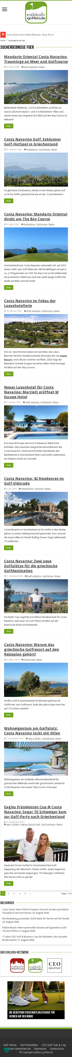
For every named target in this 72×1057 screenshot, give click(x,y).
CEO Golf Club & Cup (54, 1045)
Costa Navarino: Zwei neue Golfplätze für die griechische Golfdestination (30, 566)
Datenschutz (57, 1048)
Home (2, 41)
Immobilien (27, 489)
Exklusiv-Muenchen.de (17, 1048)
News (42, 67)
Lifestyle (39, 489)
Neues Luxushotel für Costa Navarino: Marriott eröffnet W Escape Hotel (31, 392)
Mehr (8, 126)
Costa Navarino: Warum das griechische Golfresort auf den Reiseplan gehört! (31, 649)
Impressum (40, 1048)
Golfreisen (44, 149)
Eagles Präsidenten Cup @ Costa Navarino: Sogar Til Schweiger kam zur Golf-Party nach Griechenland (35, 812)
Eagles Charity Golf (30, 824)
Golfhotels (46, 402)
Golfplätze (32, 149)
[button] (6, 1050)
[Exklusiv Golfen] (36, 11)
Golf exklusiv (31, 67)
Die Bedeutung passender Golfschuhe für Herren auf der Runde (35, 918)
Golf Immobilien (29, 1045)
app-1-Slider (34, 738)
